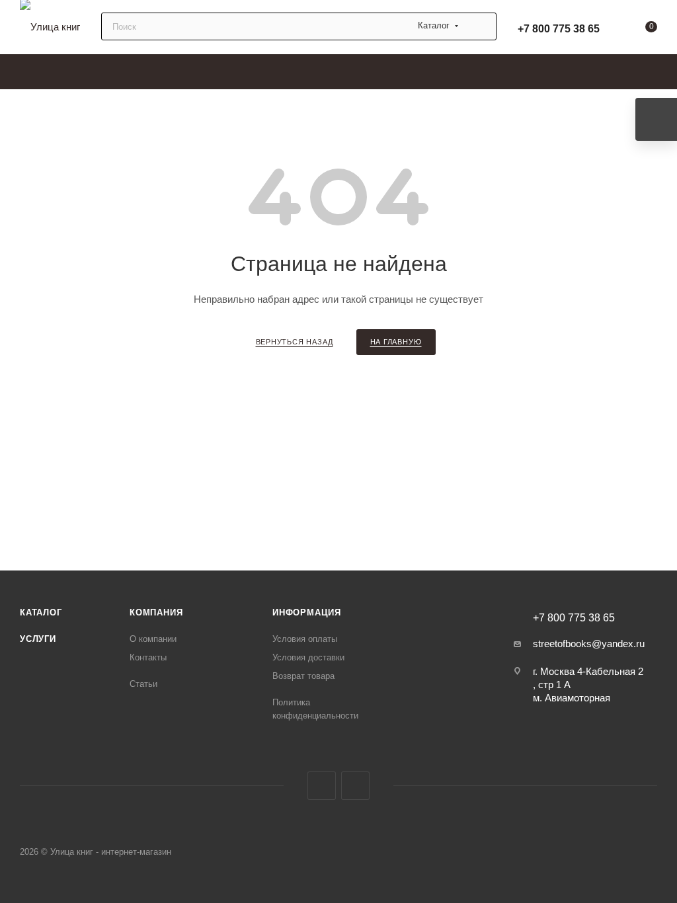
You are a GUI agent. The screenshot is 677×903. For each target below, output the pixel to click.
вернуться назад (294, 342)
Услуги (38, 639)
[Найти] (480, 26)
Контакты (148, 657)
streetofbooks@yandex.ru (589, 643)
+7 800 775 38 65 (559, 28)
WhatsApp (355, 785)
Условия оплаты (304, 639)
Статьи (143, 684)
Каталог (41, 612)
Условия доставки (308, 657)
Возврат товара (303, 676)
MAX (321, 785)
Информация (306, 612)
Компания (156, 612)
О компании (153, 639)
